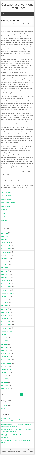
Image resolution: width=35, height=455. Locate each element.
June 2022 (4, 379)
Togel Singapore (6, 192)
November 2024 (6, 287)
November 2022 (6, 363)
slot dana (4, 209)
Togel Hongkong (6, 195)
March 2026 (5, 236)
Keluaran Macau (6, 199)
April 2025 (4, 271)
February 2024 (5, 315)
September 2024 (6, 293)
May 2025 (4, 268)
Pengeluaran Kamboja (8, 202)
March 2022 (5, 388)
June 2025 (4, 265)
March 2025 (5, 274)
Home (20, 23)
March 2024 (5, 312)
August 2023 (5, 334)
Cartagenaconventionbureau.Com (17, 6)
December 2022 (6, 360)
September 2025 (6, 255)
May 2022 (4, 382)
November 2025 (6, 249)
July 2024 (4, 299)
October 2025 (5, 252)
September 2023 (6, 331)
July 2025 (4, 261)
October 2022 (5, 366)
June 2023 (4, 341)
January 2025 (5, 280)
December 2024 (6, 284)
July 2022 (4, 375)
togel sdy (4, 220)
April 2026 (4, 233)
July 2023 (4, 337)
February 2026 (5, 239)
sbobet (3, 213)
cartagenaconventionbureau (12, 172)
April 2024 (4, 309)
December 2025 (6, 246)
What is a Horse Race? (11, 181)
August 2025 (5, 258)
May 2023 (4, 344)
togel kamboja (5, 206)
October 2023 (5, 328)
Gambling (6, 174)
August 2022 (5, 372)
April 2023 (4, 347)
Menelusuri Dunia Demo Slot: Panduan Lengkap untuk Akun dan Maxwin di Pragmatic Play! (17, 186)
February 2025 (5, 277)
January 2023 (5, 356)
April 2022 (4, 385)
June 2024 (4, 303)
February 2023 (5, 353)
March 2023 (5, 350)
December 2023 (6, 322)
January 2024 (5, 318)
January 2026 (5, 242)
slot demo (4, 217)
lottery (3, 408)
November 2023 (6, 325)
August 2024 (5, 296)
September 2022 (6, 369)
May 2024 (4, 306)
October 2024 (5, 290)
